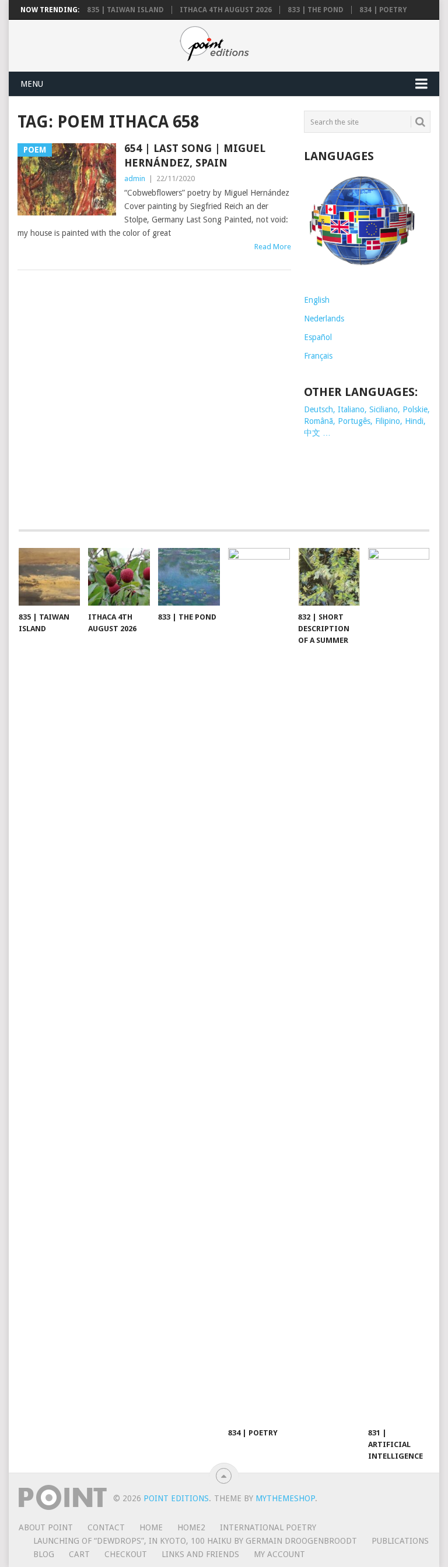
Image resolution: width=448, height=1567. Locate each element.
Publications (400, 1540)
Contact (106, 1527)
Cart (79, 1554)
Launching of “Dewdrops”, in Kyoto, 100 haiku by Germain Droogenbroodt (195, 1540)
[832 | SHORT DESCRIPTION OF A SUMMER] (329, 576)
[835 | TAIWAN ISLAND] (49, 576)
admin (134, 178)
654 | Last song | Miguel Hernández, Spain (194, 155)
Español (318, 337)
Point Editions (176, 1498)
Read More (272, 246)
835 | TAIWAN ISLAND (125, 10)
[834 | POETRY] (259, 984)
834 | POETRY (383, 10)
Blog (43, 1554)
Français (318, 355)
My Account (279, 1554)
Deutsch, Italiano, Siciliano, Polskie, (367, 409)
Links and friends (200, 1554)
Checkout (125, 1554)
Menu (31, 84)
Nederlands (324, 318)
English (317, 300)
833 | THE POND (316, 10)
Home (151, 1527)
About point (46, 1527)
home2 (191, 1527)
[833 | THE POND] (189, 576)
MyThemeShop (285, 1498)
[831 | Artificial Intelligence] (399, 984)
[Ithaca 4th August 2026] (119, 576)
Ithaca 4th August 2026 (226, 10)
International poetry (268, 1527)
